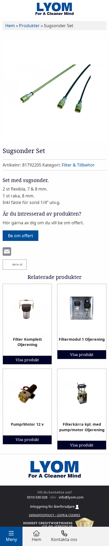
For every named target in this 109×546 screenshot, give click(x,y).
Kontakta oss (64, 539)
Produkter (29, 26)
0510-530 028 (36, 497)
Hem (10, 26)
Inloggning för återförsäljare (52, 506)
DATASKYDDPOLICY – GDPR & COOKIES (54, 515)
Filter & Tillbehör (78, 165)
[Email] (7, 252)
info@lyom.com (70, 497)
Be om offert (20, 236)
